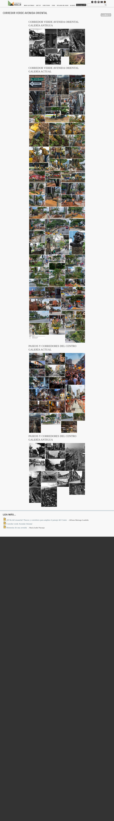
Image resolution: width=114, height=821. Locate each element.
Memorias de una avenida (16, 528)
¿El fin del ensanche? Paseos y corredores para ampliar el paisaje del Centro (36, 520)
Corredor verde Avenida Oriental (19, 524)
